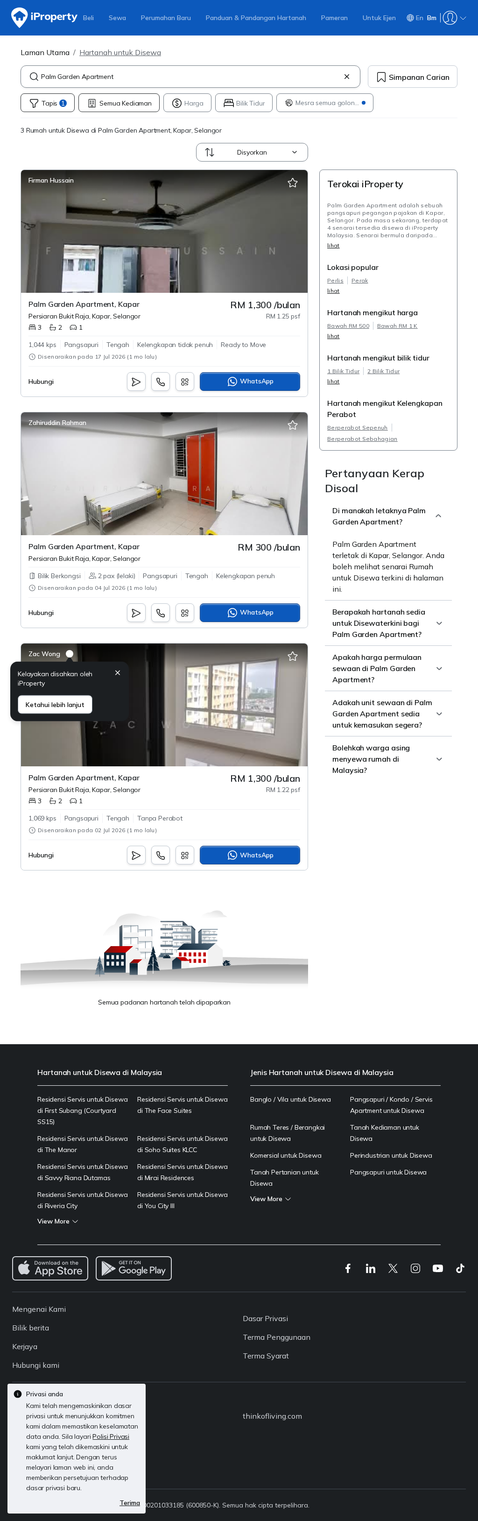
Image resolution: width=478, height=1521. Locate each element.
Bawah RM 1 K (397, 325)
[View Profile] (51, 180)
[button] (117, 674)
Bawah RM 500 (348, 325)
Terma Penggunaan (276, 1337)
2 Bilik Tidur (383, 371)
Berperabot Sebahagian (362, 438)
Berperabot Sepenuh (357, 427)
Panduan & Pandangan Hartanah (256, 18)
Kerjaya (24, 1346)
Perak (359, 280)
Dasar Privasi (265, 1318)
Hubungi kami (35, 1365)
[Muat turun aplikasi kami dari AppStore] (50, 1268)
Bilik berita (30, 1327)
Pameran (334, 18)
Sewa (117, 18)
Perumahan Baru (166, 18)
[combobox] (190, 76)
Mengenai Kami (39, 1309)
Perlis (335, 280)
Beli (88, 18)
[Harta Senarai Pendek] (292, 183)
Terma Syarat (266, 1355)
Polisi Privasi (110, 1436)
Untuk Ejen (379, 18)
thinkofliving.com (272, 1416)
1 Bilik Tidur (343, 371)
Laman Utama (45, 52)
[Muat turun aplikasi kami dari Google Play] (134, 1268)
